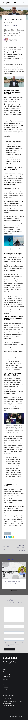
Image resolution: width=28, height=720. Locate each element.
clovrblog (7, 25)
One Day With (7, 16)
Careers (5, 687)
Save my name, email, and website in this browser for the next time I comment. (14, 644)
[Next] (24, 575)
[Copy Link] (13, 537)
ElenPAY (17, 325)
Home (4, 669)
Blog (4, 685)
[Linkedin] (6, 537)
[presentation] (14, 570)
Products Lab (6, 676)
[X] (4, 537)
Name (6, 626)
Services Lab (6, 674)
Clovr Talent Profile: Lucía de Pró (7, 547)
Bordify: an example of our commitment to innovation (20, 547)
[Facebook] (8, 537)
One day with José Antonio (12, 581)
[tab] (11, 590)
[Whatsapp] (12, 537)
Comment (7, 608)
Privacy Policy (7, 698)
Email (6, 633)
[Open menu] (23, 3)
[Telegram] (10, 537)
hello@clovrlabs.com (9, 705)
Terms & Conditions (8, 695)
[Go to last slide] (4, 575)
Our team (6, 672)
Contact (5, 679)
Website (6, 639)
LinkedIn (5, 690)
